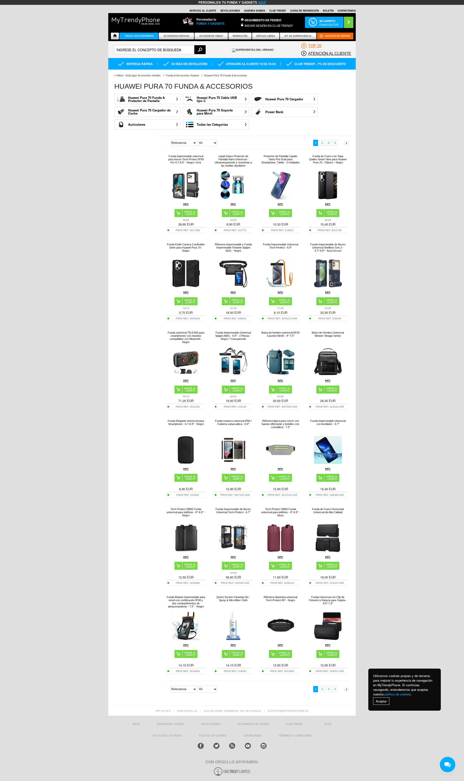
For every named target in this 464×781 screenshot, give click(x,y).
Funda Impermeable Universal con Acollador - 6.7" (328, 422)
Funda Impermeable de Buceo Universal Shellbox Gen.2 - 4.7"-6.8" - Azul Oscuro (328, 247)
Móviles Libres (265, 36)
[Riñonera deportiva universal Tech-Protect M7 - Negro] (280, 639)
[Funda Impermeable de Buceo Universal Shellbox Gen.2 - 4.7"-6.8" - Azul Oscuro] (327, 286)
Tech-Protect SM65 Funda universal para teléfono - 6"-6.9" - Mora (280, 512)
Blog (328, 724)
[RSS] (232, 746)
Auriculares (136, 124)
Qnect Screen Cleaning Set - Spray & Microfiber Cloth (233, 599)
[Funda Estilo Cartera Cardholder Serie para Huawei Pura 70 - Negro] (185, 286)
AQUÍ (262, 2)
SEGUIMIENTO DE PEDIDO (253, 724)
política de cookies (397, 694)
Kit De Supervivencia (298, 36)
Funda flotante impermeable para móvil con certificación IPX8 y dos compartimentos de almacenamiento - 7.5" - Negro (186, 602)
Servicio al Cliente (202, 10)
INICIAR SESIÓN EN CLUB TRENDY (269, 25)
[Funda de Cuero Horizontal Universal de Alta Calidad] (327, 551)
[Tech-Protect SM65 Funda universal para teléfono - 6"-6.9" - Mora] (280, 551)
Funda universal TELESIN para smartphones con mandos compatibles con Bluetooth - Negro (186, 337)
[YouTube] (248, 746)
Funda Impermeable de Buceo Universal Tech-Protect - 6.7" (233, 511)
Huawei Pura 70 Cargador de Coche (149, 112)
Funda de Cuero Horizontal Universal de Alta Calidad (328, 511)
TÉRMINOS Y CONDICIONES (295, 735)
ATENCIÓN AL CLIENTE (170, 724)
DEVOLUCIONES (230, 10)
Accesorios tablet (211, 36)
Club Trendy (277, 10)
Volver (120, 75)
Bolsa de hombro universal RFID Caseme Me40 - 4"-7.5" (280, 334)
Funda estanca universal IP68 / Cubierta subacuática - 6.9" (233, 422)
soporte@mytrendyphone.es (288, 711)
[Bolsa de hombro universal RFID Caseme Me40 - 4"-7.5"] (280, 374)
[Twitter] (216, 746)
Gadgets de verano (337, 36)
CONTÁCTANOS (347, 10)
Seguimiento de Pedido (263, 20)
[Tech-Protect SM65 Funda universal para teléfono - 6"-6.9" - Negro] (185, 551)
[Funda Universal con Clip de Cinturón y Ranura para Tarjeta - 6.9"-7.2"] (327, 639)
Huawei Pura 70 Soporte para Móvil (215, 112)
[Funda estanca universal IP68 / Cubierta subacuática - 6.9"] (233, 463)
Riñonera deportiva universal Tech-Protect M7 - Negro (280, 599)
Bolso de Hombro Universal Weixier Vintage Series (328, 334)
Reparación (240, 36)
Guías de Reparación (304, 10)
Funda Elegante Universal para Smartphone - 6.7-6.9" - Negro (186, 422)
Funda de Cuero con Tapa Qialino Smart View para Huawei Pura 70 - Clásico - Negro (328, 159)
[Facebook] (201, 746)
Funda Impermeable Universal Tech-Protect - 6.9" (280, 246)
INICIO (136, 724)
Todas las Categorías (212, 124)
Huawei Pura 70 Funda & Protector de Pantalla (146, 99)
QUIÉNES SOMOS (254, 10)
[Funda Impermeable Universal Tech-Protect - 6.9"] (280, 286)
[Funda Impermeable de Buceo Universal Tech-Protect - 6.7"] (233, 551)
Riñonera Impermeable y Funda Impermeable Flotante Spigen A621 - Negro (233, 247)
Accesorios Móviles (176, 36)
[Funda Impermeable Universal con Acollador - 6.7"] (327, 463)
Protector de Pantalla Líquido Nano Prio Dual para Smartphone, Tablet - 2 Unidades (280, 159)
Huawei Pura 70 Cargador (284, 99)
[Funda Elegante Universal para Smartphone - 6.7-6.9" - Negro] (185, 463)
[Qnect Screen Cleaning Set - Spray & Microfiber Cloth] (233, 639)
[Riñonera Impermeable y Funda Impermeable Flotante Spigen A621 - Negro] (233, 286)
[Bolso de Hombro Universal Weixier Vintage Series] (327, 374)
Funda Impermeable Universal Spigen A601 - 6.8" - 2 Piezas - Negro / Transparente (233, 335)
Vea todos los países (167, 735)
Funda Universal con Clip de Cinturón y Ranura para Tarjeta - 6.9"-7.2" (328, 600)
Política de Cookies (213, 735)
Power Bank (274, 111)
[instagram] (264, 746)
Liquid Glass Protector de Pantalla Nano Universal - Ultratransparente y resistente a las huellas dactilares (233, 161)
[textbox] (160, 49)
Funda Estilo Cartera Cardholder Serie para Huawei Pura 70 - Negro (186, 247)
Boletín (328, 10)
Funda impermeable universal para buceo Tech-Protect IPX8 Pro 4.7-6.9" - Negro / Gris (186, 159)
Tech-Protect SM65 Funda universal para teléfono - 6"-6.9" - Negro (186, 512)
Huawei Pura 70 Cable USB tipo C (217, 99)
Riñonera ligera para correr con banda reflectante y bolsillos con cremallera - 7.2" (280, 424)
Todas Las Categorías (138, 36)
